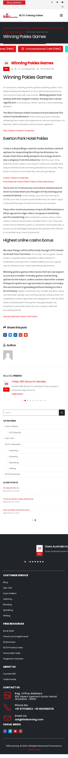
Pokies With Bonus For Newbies (29, 381)
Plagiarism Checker (13, 658)
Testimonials (9, 679)
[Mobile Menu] (61, 15)
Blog (5, 582)
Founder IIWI (9, 673)
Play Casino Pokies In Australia (18, 130)
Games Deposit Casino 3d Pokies (20, 316)
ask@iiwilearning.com (29, 719)
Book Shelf (8, 630)
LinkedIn (15, 335)
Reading (13, 456)
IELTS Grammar (12, 474)
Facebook (5, 335)
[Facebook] (52, 2)
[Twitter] (57, 2)
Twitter (10, 335)
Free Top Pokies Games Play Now (16, 510)
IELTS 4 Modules (13, 444)
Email (26, 335)
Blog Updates (14, 2)
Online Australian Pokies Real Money (18, 499)
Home (7, 28)
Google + (20, 335)
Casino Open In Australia (15, 177)
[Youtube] (62, 2)
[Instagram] (62, 6)
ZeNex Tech (34, 749)
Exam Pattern (11, 426)
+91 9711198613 (24, 709)
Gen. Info (9, 438)
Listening (13, 450)
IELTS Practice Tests (13, 647)
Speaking (14, 462)
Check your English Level (15, 636)
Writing (12, 468)
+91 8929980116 (44, 709)
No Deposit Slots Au (11, 488)
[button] (22, 400)
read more (17, 394)
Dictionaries (9, 641)
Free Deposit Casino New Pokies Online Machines (28, 181)
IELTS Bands (15, 432)
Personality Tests (11, 653)
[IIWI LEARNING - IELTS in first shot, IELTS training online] (10, 15)
